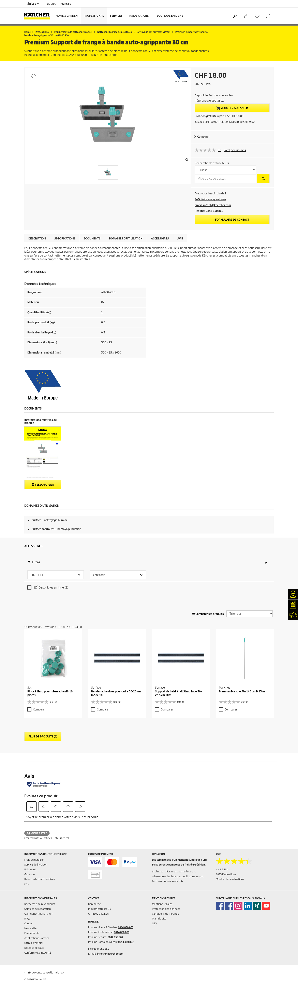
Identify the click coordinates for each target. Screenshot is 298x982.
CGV (26, 884)
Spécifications (64, 238)
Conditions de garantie (165, 913)
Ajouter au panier (234, 108)
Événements (31, 933)
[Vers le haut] (288, 974)
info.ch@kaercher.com (110, 953)
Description (37, 238)
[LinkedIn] (248, 906)
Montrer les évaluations (230, 879)
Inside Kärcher (139, 15)
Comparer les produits (209, 614)
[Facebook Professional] (229, 906)
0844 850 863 (125, 927)
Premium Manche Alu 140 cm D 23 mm (243, 691)
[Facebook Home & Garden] (220, 906)
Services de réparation (37, 908)
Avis (180, 238)
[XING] (257, 906)
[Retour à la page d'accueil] (38, 15)
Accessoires (160, 238)
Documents (92, 238)
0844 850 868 (121, 932)
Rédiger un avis (235, 150)
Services (116, 15)
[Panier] (268, 16)
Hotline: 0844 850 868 (209, 211)
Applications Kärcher (36, 938)
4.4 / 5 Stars (223, 869)
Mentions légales (162, 903)
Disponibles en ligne (53, 587)
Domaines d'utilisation (126, 238)
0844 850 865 (101, 948)
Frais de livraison (34, 859)
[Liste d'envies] (257, 16)
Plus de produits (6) (43, 736)
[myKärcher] (245, 16)
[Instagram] (238, 906)
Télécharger (44, 484)
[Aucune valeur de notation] (206, 150)
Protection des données (166, 908)
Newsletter (31, 928)
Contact (28, 923)
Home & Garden (67, 15)
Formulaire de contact (232, 219)
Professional (94, 15)
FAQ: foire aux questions (210, 199)
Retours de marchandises (39, 879)
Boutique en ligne (170, 15)
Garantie (29, 874)
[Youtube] (266, 906)
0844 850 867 (126, 941)
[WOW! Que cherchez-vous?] (234, 16)
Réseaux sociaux (34, 947)
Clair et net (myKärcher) (38, 913)
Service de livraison (35, 864)
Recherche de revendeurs (39, 903)
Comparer (203, 136)
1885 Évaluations (226, 874)
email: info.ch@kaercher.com (213, 205)
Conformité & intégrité (37, 952)
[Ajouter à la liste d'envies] (33, 76)
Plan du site (159, 918)
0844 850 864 (115, 937)
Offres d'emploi (33, 942)
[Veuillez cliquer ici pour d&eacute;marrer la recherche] (263, 178)
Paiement (30, 869)
